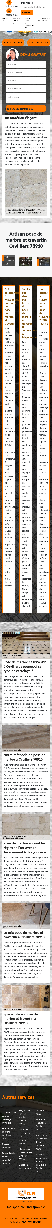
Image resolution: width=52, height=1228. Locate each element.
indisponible (16, 1207)
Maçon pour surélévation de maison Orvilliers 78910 (41, 1142)
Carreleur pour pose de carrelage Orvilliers (9, 1118)
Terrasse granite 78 (17, 21)
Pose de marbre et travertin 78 (29, 23)
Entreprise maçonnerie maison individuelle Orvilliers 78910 (41, 1163)
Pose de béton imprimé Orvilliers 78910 (8, 1133)
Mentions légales (32, 1222)
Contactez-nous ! (38, 43)
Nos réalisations (13, 43)
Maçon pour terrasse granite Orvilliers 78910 (24, 1117)
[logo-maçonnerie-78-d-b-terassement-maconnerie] (26, 1193)
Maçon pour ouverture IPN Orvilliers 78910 (25, 1154)
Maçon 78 (5, 20)
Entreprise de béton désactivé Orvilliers (8, 1158)
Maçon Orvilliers (6, 1146)
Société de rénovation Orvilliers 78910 (41, 1124)
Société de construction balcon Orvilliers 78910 (24, 1137)
